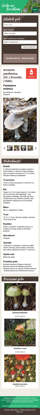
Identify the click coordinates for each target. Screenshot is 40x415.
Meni (35, 9)
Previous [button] (5, 120)
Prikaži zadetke (29, 47)
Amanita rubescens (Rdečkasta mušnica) (19, 271)
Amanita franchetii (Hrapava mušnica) (17, 264)
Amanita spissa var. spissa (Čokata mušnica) (19, 269)
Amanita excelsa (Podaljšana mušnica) (17, 266)
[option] (9, 148)
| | (14, 92)
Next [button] (35, 120)
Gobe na (11, 7)
